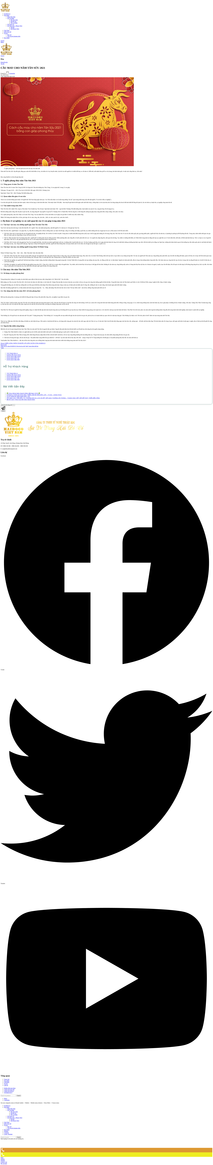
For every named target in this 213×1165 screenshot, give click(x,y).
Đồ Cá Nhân (14, 23)
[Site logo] (5, 11)
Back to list (4, 344)
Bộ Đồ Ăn (13, 21)
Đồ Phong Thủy (15, 29)
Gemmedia (12, 73)
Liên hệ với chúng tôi (6, 405)
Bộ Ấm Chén (14, 20)
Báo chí (9, 35)
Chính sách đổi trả (13, 358)
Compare (6, 1132)
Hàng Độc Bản (11, 17)
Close (2, 347)
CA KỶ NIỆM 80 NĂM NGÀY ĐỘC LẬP (18, 396)
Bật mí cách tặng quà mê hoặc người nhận (21, 399)
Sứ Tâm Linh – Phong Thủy (14, 26)
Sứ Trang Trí (10, 24)
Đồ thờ (12, 27)
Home (2, 62)
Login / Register (8, 1134)
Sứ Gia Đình (10, 18)
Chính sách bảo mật (13, 359)
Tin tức (6, 62)
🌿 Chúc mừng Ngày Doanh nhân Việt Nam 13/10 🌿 (23, 393)
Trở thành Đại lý (12, 353)
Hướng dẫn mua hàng (14, 355)
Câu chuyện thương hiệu (13, 36)
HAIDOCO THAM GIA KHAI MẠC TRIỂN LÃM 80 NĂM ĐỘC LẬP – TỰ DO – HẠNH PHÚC (34, 395)
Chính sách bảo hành (14, 356)
